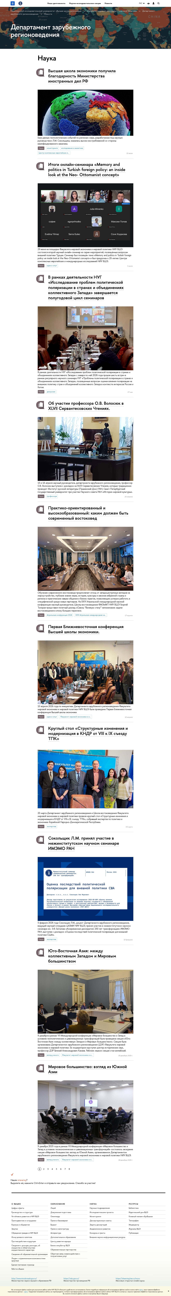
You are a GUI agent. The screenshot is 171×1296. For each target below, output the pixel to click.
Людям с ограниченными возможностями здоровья (28, 1259)
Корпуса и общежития (21, 1224)
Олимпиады (55, 1216)
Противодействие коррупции (24, 1241)
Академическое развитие (100, 1229)
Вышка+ (54, 1224)
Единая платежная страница (23, 1265)
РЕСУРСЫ (133, 1204)
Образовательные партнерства (63, 1249)
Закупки (15, 1229)
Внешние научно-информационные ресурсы (107, 1237)
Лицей (53, 1208)
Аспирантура (56, 1233)
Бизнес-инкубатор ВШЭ (60, 1245)
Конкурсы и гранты (97, 1233)
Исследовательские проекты (102, 1212)
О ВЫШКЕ (16, 1204)
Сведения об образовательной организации (30, 1254)
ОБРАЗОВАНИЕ (58, 1204)
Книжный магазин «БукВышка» (141, 1216)
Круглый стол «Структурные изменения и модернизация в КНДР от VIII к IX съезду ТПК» (88, 733)
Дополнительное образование (63, 1237)
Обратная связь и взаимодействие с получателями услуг (65, 1255)
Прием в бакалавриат (59, 1220)
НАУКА (93, 1204)
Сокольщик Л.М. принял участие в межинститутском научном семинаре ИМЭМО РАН (83, 843)
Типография (133, 1220)
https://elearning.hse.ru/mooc (128, 1278)
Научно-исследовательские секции (85, 3)
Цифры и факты (18, 1208)
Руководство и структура (22, 1212)
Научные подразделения (100, 1208)
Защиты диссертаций (98, 1224)
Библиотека (133, 1208)
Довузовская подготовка (61, 1212)
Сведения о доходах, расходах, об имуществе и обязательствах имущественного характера (26, 1247)
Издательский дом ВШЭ (138, 1212)
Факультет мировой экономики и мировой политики (112, 11)
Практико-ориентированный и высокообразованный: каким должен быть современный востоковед (88, 513)
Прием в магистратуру (60, 1229)
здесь (141, 1290)
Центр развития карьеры (61, 1241)
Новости (108, 3)
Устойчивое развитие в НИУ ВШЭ (25, 1216)
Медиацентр (134, 1224)
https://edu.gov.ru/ (71, 1278)
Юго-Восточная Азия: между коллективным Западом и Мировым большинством (82, 956)
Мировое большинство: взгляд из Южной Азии (87, 1069)
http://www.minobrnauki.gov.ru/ (24, 1278)
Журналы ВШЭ (135, 1229)
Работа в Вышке (18, 1269)
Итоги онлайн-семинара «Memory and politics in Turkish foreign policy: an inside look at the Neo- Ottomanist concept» (86, 169)
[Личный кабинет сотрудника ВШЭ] (153, 3)
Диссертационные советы (100, 1220)
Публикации (133, 1233)
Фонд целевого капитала (22, 1237)
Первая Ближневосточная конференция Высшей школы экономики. (86, 629)
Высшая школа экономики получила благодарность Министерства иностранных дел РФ (82, 76)
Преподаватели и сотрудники (24, 1220)
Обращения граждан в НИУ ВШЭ (25, 1233)
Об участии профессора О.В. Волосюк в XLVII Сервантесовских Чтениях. (86, 405)
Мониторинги (95, 1216)
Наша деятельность (56, 3)
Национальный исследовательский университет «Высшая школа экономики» (46, 11)
